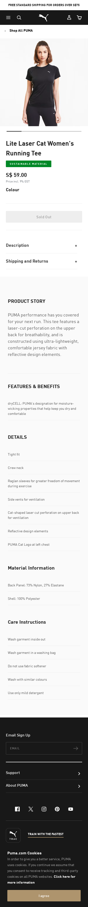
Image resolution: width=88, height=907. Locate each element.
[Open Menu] (9, 17)
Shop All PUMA (21, 30)
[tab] (14, 131)
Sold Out (43, 217)
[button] (9, 17)
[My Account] (69, 17)
